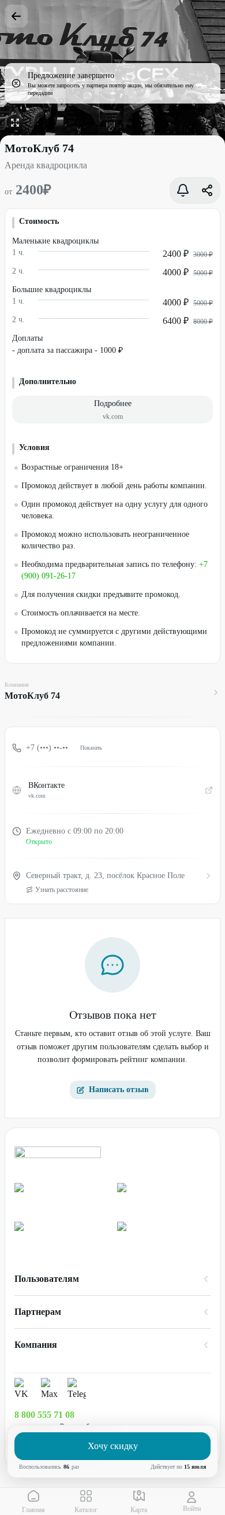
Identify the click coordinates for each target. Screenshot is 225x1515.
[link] (61, 1197)
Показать (91, 747)
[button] (112, 409)
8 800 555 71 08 (44, 1415)
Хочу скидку (113, 1446)
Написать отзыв (119, 1089)
